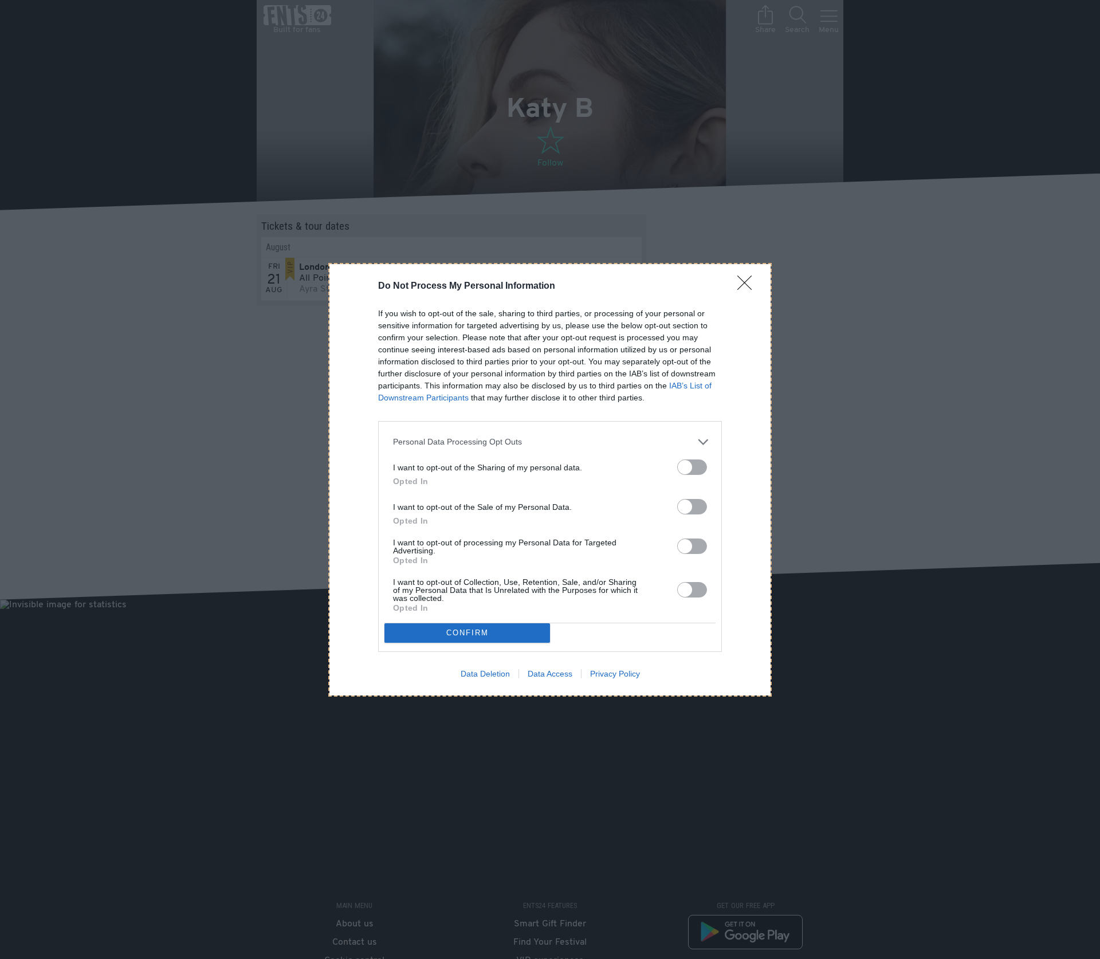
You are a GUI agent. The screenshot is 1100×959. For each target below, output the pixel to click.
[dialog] (550, 479)
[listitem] (550, 442)
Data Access (550, 673)
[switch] (692, 467)
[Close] (748, 286)
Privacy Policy (615, 673)
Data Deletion (485, 673)
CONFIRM (467, 632)
